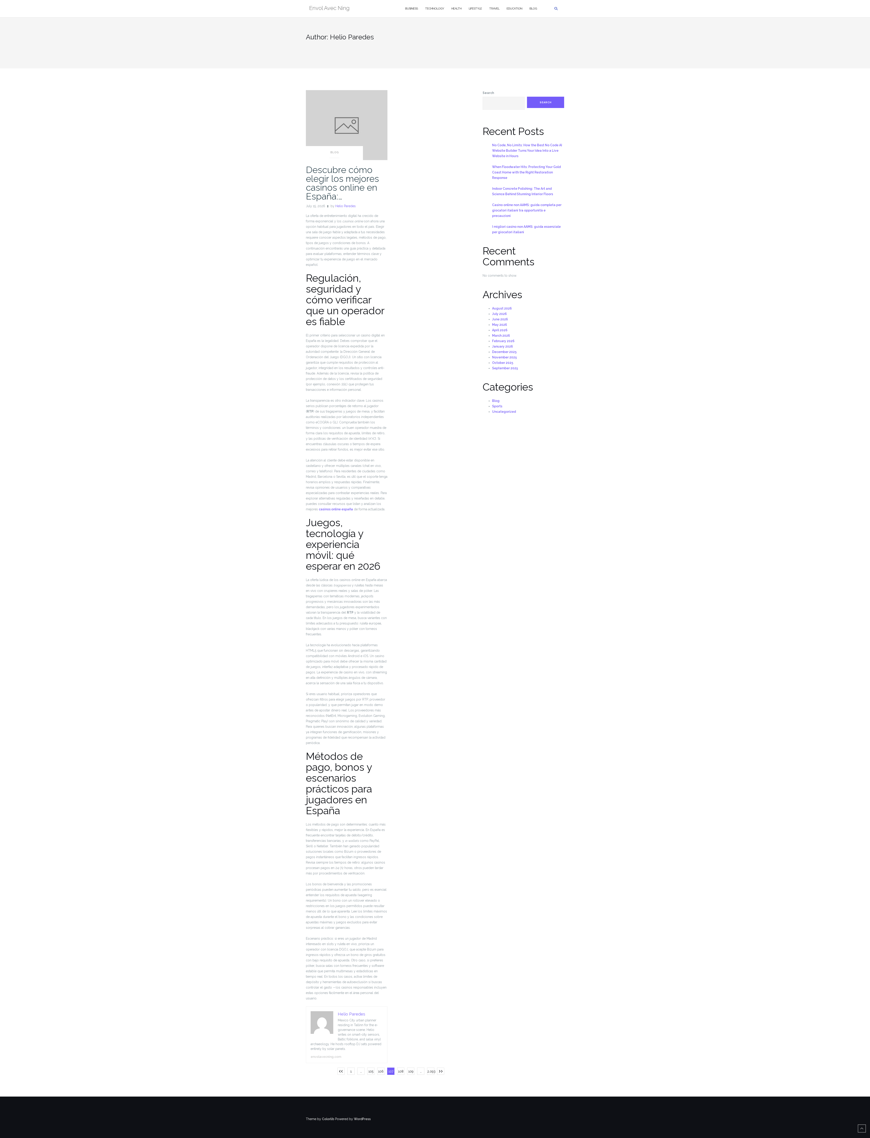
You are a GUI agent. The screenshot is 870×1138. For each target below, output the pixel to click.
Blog (533, 8)
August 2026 (502, 308)
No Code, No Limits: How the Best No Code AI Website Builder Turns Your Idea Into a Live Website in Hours (527, 150)
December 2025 (504, 352)
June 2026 (500, 319)
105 (370, 1071)
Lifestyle (475, 8)
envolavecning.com (326, 1057)
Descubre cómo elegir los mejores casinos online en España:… (342, 183)
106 (381, 1071)
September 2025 (505, 368)
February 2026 (503, 341)
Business (411, 8)
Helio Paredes (345, 206)
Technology (434, 8)
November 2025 (504, 357)
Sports (497, 406)
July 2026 (499, 314)
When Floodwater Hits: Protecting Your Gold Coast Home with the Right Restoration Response (526, 172)
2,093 (430, 1071)
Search (488, 93)
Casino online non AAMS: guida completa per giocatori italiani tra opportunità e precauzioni (526, 210)
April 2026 (500, 330)
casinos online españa (336, 509)
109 (410, 1071)
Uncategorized (504, 411)
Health (456, 8)
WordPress (362, 1119)
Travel (494, 8)
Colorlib (328, 1119)
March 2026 (501, 335)
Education (514, 8)
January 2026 (502, 346)
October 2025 (502, 363)
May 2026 (499, 325)
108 (401, 1071)
